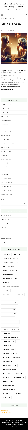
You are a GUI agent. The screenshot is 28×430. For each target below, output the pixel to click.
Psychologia (4, 68)
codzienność (8, 274)
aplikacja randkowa (10, 258)
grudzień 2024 (5, 182)
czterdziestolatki (10, 278)
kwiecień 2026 (5, 120)
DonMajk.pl (4, 410)
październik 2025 (6, 143)
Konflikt (4, 223)
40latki (16, 254)
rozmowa (17, 357)
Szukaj (3, 200)
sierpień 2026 (5, 104)
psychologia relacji (10, 326)
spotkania (7, 373)
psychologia (8, 318)
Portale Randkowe (7, 235)
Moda (2, 227)
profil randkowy (9, 314)
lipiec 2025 (4, 155)
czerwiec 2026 (5, 112)
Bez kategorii (5, 215)
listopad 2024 (5, 186)
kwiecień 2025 (5, 167)
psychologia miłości (10, 322)
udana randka (18, 377)
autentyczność (8, 266)
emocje (6, 282)
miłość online (17, 290)
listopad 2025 (5, 139)
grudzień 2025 (5, 135)
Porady (3, 231)
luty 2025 (4, 174)
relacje (6, 357)
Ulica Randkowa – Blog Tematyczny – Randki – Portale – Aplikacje (14, 6)
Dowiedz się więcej (7, 89)
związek (17, 393)
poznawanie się (9, 310)
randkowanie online (10, 353)
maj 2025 (3, 163)
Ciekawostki (5, 219)
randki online (8, 341)
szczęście (19, 373)
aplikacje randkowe (11, 262)
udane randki (8, 381)
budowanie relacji (10, 270)
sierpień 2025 (5, 151)
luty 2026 (4, 128)
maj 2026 (3, 116)
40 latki (6, 254)
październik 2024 (6, 190)
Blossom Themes (11, 424)
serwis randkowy (9, 365)
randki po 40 (7, 345)
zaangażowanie (9, 389)
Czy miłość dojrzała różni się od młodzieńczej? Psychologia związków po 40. (13, 72)
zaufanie (6, 393)
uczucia (6, 377)
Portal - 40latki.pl (6, 412)
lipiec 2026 (4, 108)
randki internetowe (10, 337)
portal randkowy (10, 306)
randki (6, 333)
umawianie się (8, 385)
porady (20, 294)
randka (15, 329)
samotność (7, 361)
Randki (11, 68)
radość (6, 329)
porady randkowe (9, 298)
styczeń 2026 (5, 132)
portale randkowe (10, 302)
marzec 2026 (5, 124)
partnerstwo (8, 294)
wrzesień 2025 (5, 147)
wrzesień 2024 (5, 194)
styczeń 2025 (5, 178)
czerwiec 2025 (5, 159)
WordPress (14, 426)
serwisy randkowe (10, 369)
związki (6, 397)
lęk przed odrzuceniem (11, 286)
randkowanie (8, 349)
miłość (6, 290)
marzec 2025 (5, 171)
